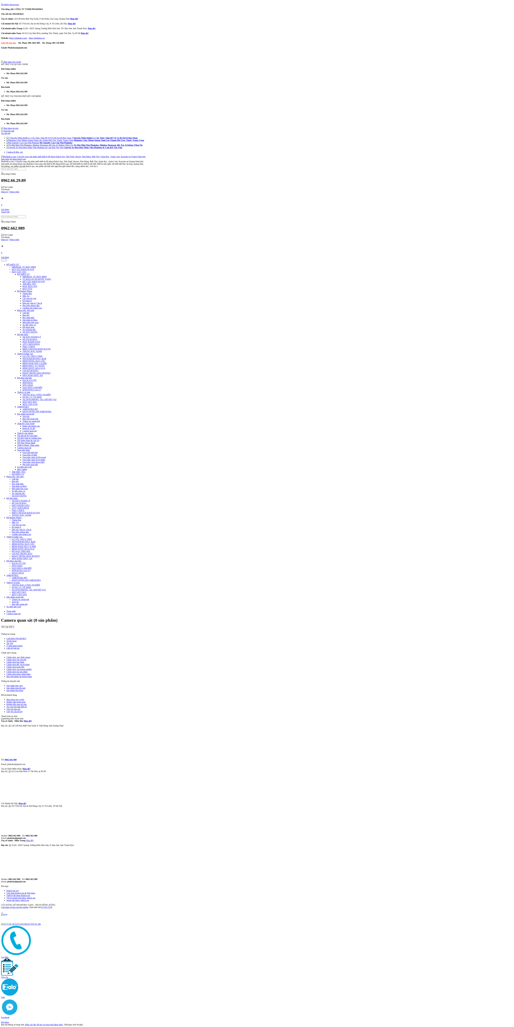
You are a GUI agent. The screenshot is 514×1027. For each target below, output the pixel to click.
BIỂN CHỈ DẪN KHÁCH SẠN (36, 349)
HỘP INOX (27, 383)
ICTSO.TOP (46, 907)
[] (92, 28)
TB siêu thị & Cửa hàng (27, 436)
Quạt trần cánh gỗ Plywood (34, 457)
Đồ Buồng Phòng (24, 291)
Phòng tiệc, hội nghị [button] (15, 476)
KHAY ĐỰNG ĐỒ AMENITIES (36, 411)
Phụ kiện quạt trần (30, 464)
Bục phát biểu (28, 318)
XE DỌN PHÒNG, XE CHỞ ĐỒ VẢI (39, 399)
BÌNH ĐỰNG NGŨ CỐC (33, 361)
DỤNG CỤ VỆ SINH (32, 397)
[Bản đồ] (74, 19)
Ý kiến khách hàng (14, 646)
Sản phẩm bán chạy (14, 686)
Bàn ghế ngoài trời (30, 419)
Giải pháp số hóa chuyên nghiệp (14, 907)
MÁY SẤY (27, 289)
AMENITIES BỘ (30, 409)
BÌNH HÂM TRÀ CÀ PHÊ (34, 363)
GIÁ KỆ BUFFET (30, 371)
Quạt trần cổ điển (29, 455)
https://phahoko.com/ (18, 38)
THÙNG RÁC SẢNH (32, 351)
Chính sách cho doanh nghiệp (19, 669)
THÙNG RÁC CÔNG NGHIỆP (36, 395)
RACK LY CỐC (29, 380)
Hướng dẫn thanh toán (15, 702)
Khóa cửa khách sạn (31, 426)
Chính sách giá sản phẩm (17, 672)
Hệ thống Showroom (10, 4)
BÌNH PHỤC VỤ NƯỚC (33, 366)
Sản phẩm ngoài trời (25, 414)
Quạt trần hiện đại (30, 452)
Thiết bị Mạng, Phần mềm (28, 445)
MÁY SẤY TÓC (19, 272)
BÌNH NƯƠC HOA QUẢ (33, 368)
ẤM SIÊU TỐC (29, 284)
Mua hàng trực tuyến (15, 699)
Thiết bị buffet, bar (25, 354)
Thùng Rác (27, 293)
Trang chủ (5, 212)
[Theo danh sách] (1, 631)
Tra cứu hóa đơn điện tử (16, 707)
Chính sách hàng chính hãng (18, 674)
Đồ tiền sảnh (22, 334)
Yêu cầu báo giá (13, 709)
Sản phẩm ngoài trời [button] (15, 597)
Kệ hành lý (27, 301)
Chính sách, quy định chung (18, 657)
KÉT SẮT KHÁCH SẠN (23, 269)
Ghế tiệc (26, 313)
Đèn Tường (22, 469)
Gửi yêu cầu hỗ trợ (14, 711)
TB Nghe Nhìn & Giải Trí (28, 440)
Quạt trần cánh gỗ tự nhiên (33, 460)
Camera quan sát (29, 431)
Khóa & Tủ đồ (28, 428)
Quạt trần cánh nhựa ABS (33, 462)
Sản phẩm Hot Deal (14, 690)
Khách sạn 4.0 (12, 891)
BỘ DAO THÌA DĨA (21, 551)
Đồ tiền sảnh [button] (12, 498)
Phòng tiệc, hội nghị (25, 310)
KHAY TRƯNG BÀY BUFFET (36, 373)
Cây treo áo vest (29, 298)
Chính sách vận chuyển (16, 660)
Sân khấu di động (29, 320)
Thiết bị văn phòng (25, 433)
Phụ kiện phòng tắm (30, 305)
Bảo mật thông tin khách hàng (19, 676)
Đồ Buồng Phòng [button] (14, 517)
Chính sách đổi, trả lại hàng (18, 664)
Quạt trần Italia (23, 450)
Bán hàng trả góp (10, 128)
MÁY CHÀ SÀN (30, 404)
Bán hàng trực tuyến (12, 62)
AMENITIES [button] (12, 575)
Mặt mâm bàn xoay (30, 322)
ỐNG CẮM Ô (28, 346)
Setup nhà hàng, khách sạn (17, 900)
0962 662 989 (11, 760)
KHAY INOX (18, 573)
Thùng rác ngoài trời (31, 421)
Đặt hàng (5, 1022)
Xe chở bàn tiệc (29, 330)
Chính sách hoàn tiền (15, 667)
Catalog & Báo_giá (14, 152)
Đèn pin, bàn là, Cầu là (32, 303)
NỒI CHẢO (27, 385)
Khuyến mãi (8, 131)
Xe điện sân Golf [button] (13, 607)
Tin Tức (9, 643)
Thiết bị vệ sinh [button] (13, 582)
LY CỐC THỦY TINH (32, 356)
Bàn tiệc (25, 315)
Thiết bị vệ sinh (23, 392)
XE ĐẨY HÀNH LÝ (31, 337)
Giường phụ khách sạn (32, 308)
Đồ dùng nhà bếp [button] (14, 561)
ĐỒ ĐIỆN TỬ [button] (12, 265)
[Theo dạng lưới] (1, 629)
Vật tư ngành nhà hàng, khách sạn (20, 898)
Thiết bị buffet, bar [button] (14, 537)
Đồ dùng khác (28, 327)
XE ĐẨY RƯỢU (29, 332)
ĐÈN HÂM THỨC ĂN (32, 375)
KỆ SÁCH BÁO (29, 339)
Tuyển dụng (11, 641)
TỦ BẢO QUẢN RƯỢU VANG (36, 279)
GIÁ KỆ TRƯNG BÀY (22, 554)
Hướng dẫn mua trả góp (16, 704)
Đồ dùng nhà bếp (24, 378)
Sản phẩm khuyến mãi (15, 688)
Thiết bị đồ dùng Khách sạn (18, 895)
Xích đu (25, 416)
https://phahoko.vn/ (37, 38)
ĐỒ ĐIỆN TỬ (23, 274)
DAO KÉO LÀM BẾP (32, 387)
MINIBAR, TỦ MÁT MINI (24, 267)
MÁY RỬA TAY (29, 286)
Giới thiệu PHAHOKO (16, 638)
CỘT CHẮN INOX (31, 344)
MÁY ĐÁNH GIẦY (31, 342)
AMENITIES (23, 407)
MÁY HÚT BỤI (29, 402)
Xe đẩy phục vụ (29, 325)
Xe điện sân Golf (24, 467)
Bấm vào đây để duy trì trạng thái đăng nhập (44, 1025)
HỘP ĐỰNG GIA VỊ (31, 390)
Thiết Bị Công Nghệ (26, 423)
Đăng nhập (14, 192)
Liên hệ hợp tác (13, 648)
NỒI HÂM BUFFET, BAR (34, 358)
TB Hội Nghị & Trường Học (29, 438)
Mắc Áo (25, 296)
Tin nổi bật (5, 133)
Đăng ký (4, 192)
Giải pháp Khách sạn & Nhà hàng (20, 893)
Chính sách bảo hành (15, 662)
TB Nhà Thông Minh (26, 443)
